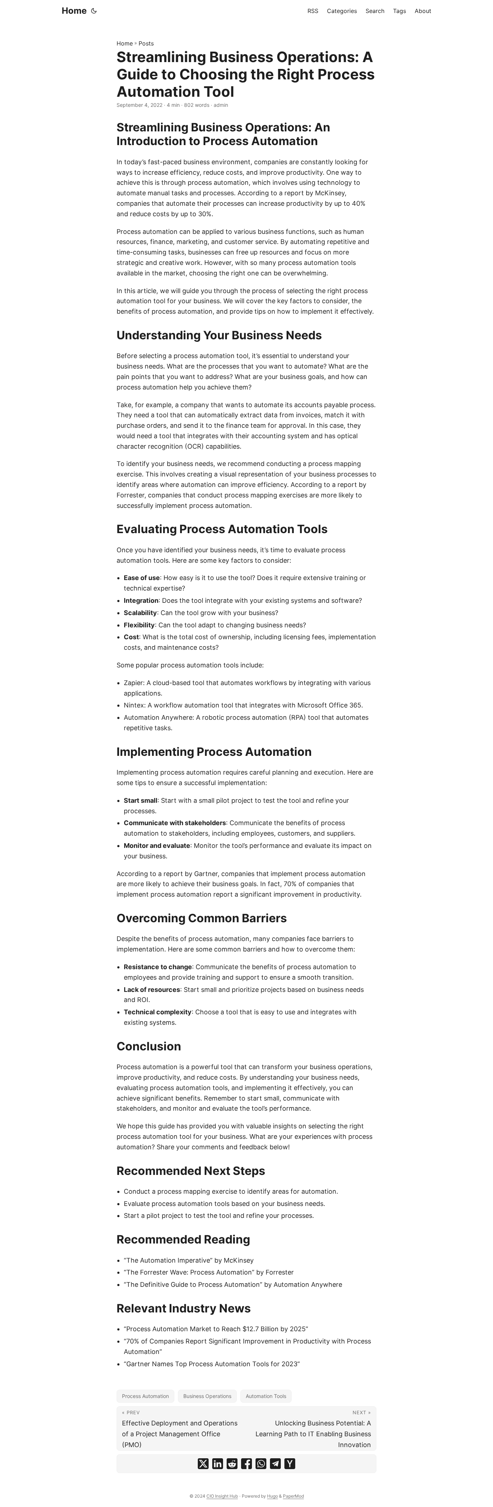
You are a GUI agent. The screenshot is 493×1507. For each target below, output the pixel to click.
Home (74, 10)
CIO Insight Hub (222, 1496)
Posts (146, 43)
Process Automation (145, 1396)
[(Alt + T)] (94, 11)
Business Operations (207, 1396)
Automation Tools (266, 1396)
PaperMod (293, 1496)
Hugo (272, 1496)
